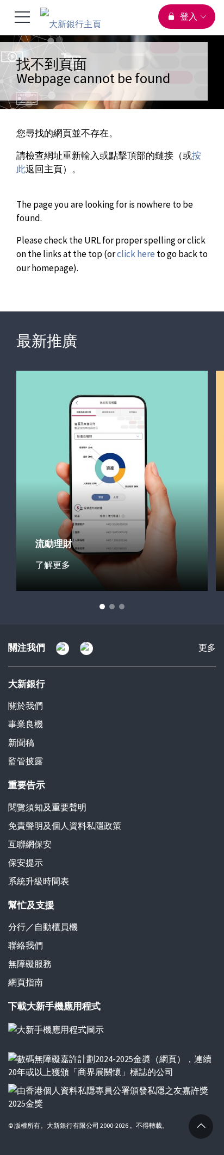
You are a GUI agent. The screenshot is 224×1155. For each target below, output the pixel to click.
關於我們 (25, 705)
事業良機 (25, 724)
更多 (207, 648)
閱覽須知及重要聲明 (47, 807)
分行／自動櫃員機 (43, 926)
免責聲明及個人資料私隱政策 (64, 825)
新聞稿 (21, 742)
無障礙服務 (30, 963)
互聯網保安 (30, 844)
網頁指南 (25, 982)
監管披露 (25, 761)
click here (136, 254)
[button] (102, 606)
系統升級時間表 (38, 881)
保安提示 (25, 862)
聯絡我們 (25, 945)
